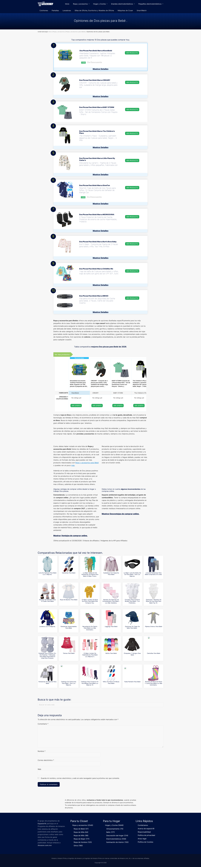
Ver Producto (132, 53)
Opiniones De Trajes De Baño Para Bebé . (132, 627)
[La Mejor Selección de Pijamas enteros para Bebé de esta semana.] (153, 618)
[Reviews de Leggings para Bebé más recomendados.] (111, 618)
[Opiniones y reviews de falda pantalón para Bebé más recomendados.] (132, 673)
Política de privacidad (146, 835)
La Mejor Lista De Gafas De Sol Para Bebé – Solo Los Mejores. (132, 574)
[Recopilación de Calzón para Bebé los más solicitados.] (90, 618)
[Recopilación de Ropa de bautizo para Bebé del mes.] (69, 591)
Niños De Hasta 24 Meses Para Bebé (111, 682)
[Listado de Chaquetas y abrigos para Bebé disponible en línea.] (132, 645)
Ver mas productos (62, 354)
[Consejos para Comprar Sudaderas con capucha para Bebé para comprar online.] (111, 564)
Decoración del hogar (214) (117, 835)
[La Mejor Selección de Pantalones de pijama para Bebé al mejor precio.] (90, 564)
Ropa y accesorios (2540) (82, 825)
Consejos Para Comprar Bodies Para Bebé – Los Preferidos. (132, 601)
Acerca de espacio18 (146, 829)
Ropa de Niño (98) (81, 835)
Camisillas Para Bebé (153, 653)
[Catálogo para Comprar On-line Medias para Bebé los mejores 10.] (90, 673)
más (73, 465)
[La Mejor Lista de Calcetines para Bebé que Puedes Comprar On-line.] (69, 564)
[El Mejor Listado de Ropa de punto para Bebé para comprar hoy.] (90, 591)
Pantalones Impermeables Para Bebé (69, 627)
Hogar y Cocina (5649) (114, 825)
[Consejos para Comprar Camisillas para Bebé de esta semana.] (153, 645)
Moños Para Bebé (111, 653)
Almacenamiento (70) (114, 829)
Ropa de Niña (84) (81, 832)
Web (39, 769)
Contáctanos (143, 825)
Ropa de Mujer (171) (81, 839)
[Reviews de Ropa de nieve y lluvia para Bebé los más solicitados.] (153, 673)
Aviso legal (142, 839)
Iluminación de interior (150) (117, 842)
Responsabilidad (144, 832)
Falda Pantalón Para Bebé (132, 681)
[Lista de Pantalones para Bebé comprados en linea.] (153, 564)
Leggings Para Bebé (111, 626)
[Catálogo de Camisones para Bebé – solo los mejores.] (69, 673)
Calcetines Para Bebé (68, 573)
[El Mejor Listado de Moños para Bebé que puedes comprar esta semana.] (111, 645)
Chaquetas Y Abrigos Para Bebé (132, 654)
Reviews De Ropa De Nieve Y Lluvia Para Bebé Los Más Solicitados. (153, 683)
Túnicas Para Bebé (68, 653)
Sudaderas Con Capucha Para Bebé (111, 573)
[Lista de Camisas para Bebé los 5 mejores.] (47, 564)
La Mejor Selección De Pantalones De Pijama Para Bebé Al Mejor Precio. (90, 574)
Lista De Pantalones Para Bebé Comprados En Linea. (153, 573)
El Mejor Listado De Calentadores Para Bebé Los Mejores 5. (89, 655)
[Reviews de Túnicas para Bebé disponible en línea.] (69, 645)
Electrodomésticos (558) (116, 839)
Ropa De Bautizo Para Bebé (68, 599)
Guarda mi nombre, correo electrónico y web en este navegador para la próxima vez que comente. (80, 778)
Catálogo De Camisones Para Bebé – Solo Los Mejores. (68, 683)
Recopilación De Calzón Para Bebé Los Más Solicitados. (89, 628)
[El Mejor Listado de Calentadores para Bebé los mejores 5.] (90, 645)
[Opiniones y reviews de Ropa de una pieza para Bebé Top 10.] (153, 591)
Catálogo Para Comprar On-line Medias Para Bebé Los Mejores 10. (90, 683)
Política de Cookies (145, 842)
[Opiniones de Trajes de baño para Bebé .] (132, 618)
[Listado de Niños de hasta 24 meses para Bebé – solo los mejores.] (111, 673)
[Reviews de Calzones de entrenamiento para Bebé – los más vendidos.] (111, 591)
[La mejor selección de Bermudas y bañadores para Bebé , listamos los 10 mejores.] (47, 618)
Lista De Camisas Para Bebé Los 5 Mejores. (47, 573)
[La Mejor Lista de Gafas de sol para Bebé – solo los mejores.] (132, 564)
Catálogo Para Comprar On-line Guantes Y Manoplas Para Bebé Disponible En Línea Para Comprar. (47, 656)
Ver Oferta (76, 405)
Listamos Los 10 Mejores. (47, 626)
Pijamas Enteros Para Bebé (153, 626)
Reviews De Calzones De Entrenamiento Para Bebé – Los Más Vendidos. (111, 601)
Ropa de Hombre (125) (83, 842)
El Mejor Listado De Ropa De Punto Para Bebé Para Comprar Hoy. (90, 601)
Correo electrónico (46, 760)
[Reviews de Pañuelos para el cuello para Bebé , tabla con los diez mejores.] (47, 591)
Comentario (43, 724)
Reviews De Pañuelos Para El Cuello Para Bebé (47, 600)
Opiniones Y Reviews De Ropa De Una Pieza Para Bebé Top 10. (153, 601)
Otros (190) (78, 845)
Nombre (41, 751)
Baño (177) (110, 832)
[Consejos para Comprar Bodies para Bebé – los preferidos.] (132, 591)
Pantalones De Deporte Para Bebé (47, 682)
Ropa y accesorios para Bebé (87, 463)
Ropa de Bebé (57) (81, 829)
